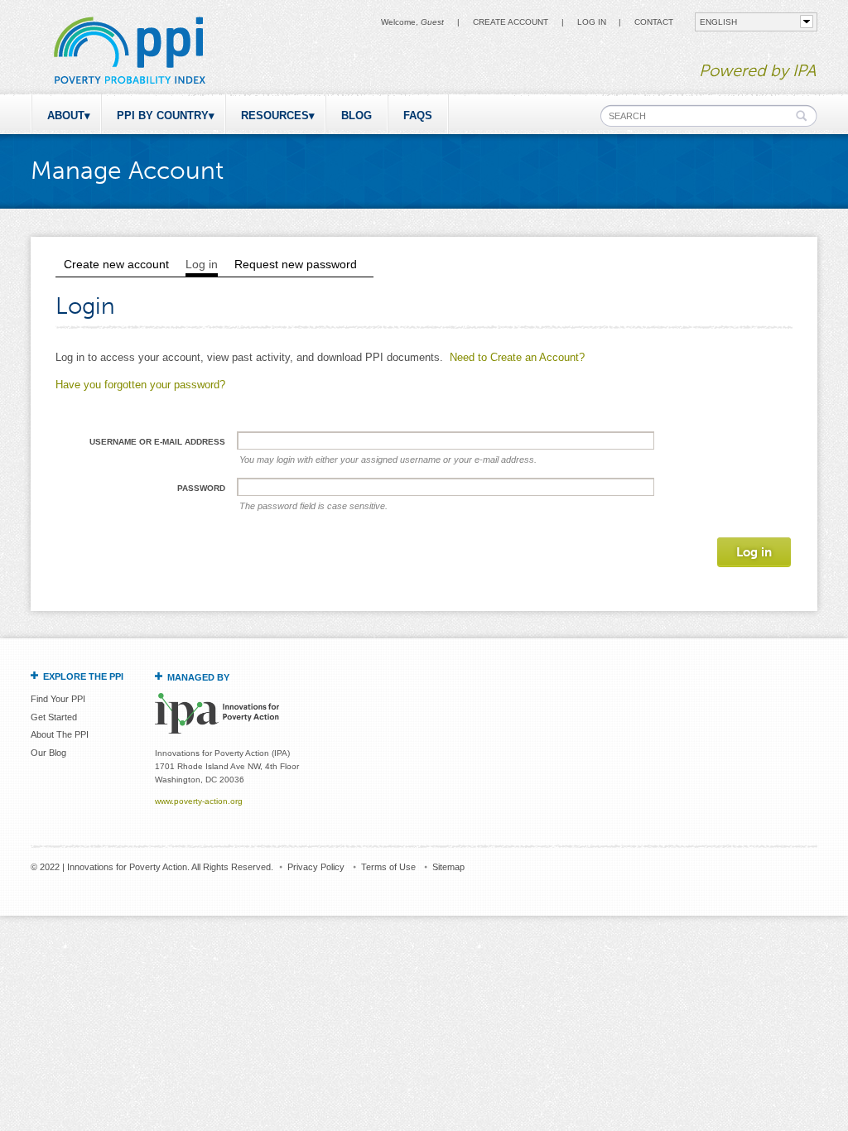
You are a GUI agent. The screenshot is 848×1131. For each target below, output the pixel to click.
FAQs (417, 115)
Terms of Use (388, 867)
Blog (356, 115)
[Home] (129, 86)
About (65, 115)
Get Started (54, 717)
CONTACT (653, 21)
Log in (591, 21)
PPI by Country (163, 115)
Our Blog (48, 753)
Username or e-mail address (157, 441)
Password (201, 488)
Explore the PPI (83, 676)
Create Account (510, 21)
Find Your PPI (58, 699)
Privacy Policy (315, 867)
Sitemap (448, 867)
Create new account (116, 264)
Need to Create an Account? (517, 357)
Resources (275, 115)
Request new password (295, 264)
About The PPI (60, 734)
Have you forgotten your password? (140, 384)
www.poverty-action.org (199, 801)
